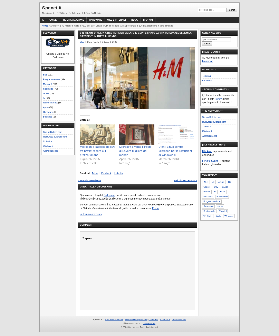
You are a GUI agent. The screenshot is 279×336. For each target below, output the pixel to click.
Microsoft (47, 84)
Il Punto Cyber (210, 161)
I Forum (148, 20)
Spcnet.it (52, 7)
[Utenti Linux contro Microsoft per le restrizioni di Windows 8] (176, 134)
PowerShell (222, 196)
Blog (134, 20)
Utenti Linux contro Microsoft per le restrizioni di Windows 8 (175, 150)
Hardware (95, 20)
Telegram (206, 76)
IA (215, 191)
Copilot (206, 187)
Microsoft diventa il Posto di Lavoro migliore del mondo (135, 150)
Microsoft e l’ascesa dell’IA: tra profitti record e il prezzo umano (97, 150)
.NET (206, 182)
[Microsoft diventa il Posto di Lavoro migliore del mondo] (137, 134)
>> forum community (91, 214)
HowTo (206, 191)
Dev (216, 187)
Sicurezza (48, 89)
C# (229, 182)
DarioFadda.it (149, 323)
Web (218, 216)
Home (45, 25)
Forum (155, 208)
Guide (53, 20)
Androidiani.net (50, 151)
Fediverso (109, 195)
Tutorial (223, 211)
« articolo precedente (89, 180)
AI (43, 20)
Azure (221, 182)
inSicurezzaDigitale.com (55, 136)
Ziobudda (47, 141)
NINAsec (207, 151)
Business (47, 116)
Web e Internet (116, 20)
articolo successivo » (185, 180)
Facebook (106, 173)
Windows (228, 216)
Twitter (95, 173)
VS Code (207, 216)
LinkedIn (118, 173)
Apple (46, 107)
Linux (222, 191)
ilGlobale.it (48, 146)
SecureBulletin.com (52, 132)
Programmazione (73, 20)
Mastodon (207, 61)
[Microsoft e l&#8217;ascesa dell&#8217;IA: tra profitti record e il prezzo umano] (97, 134)
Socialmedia (209, 211)
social (220, 206)
